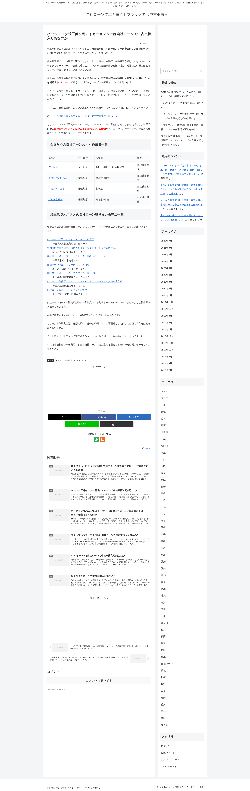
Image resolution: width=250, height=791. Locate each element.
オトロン (53, 167)
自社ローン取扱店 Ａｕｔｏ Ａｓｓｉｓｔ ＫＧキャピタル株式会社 (84, 281)
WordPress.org (169, 766)
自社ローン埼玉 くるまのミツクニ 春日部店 (71, 273)
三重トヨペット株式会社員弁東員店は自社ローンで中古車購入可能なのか (182, 127)
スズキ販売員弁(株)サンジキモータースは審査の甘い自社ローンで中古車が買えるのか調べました (182, 140)
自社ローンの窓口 (57, 177)
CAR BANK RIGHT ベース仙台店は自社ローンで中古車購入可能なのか (182, 94)
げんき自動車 (55, 199)
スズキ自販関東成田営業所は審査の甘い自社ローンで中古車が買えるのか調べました (181, 189)
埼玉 (51, 360)
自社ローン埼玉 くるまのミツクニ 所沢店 (70, 239)
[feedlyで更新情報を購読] (96, 439)
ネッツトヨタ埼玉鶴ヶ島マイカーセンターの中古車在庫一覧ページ (82, 116)
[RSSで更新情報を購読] (102, 439)
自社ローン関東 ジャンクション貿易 (67, 290)
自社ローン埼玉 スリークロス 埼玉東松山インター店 (76, 256)
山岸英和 (173, 193)
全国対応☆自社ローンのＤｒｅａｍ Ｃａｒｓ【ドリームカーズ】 (82, 247)
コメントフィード (170, 759)
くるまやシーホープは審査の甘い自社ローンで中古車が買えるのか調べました (182, 116)
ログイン (165, 746)
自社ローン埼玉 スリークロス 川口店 (68, 264)
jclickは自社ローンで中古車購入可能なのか (182, 105)
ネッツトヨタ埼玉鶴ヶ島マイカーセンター (73, 360)
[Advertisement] (99, 387)
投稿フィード (168, 753)
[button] (116, 424)
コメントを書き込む (99, 680)
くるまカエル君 (56, 188)
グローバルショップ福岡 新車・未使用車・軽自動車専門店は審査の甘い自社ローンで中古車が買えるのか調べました (181, 169)
